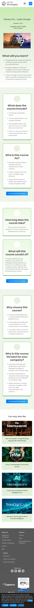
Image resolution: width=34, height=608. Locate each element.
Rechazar (13, 605)
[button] (25, 3)
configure (30, 600)
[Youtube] (23, 571)
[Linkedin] (12, 571)
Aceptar (5, 605)
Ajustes (20, 605)
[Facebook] (15, 571)
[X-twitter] (19, 571)
